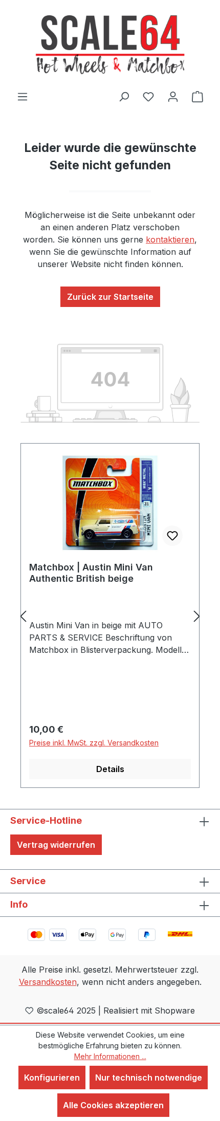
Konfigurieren (52, 1077)
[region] (110, 615)
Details (110, 769)
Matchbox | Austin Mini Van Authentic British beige (91, 573)
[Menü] (22, 96)
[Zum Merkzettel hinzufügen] (172, 535)
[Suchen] (124, 96)
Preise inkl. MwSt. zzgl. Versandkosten (94, 742)
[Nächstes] (197, 615)
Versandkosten (48, 982)
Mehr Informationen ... (110, 1056)
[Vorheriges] (23, 615)
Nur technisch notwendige (148, 1077)
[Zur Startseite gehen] (110, 45)
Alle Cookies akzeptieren (113, 1105)
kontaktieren (170, 239)
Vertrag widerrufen (56, 845)
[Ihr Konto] (173, 96)
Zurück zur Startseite (110, 297)
